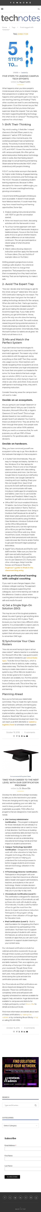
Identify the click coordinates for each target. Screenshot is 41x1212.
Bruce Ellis (30, 1004)
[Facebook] (10, 3)
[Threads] (30, 3)
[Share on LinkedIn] (24, 736)
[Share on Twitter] (19, 736)
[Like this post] (14, 736)
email (36, 1017)
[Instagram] (23, 3)
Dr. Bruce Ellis (24, 788)
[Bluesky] (17, 3)
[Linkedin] (20, 3)
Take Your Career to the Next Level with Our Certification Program (20, 783)
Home (4, 27)
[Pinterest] (26, 3)
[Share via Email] (27, 736)
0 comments (29, 732)
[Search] (39, 9)
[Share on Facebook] (16, 736)
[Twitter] (13, 3)
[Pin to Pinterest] (22, 736)
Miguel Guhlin (24, 82)
